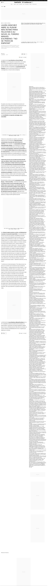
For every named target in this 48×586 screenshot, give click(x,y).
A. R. (3, 53)
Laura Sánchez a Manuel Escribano (16, 322)
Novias (17, 4)
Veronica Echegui (36, 0)
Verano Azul (45, 0)
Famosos (2, 6)
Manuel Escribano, (18, 140)
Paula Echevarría (22, 0)
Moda (11, 4)
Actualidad (20, 4)
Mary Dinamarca (18, 0)
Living (23, 4)
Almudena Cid (13, 0)
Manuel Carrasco (41, 0)
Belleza (15, 4)
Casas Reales (27, 4)
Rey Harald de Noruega (8, 0)
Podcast (30, 4)
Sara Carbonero (31, 0)
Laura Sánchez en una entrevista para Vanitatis (15, 164)
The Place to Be (34, 4)
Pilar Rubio (26, 0)
